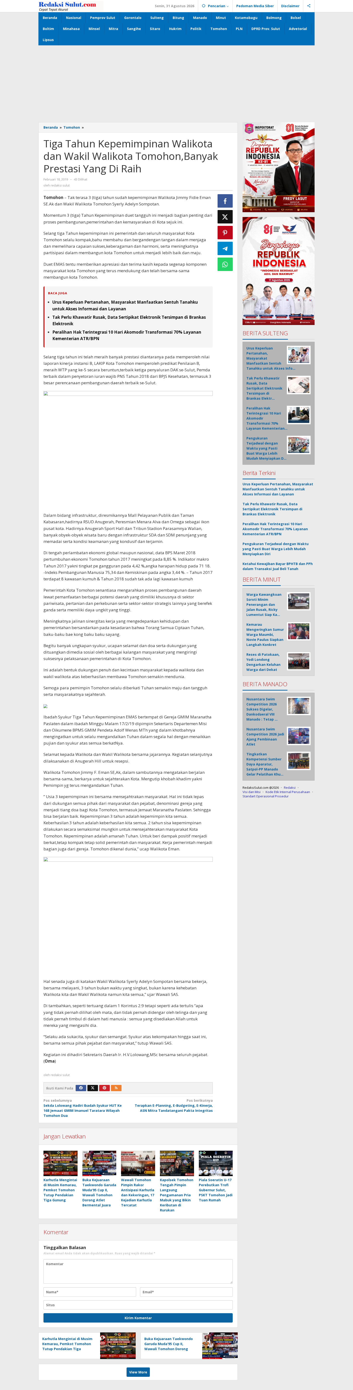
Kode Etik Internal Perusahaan (288, 791)
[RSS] (116, 1088)
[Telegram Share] (225, 248)
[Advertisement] (176, 81)
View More (138, 1372)
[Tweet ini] (225, 216)
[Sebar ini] (225, 201)
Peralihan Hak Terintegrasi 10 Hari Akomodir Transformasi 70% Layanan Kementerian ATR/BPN (275, 528)
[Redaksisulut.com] (70, 6)
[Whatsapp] (225, 264)
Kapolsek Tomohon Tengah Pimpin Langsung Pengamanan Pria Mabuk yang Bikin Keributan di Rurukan (176, 1195)
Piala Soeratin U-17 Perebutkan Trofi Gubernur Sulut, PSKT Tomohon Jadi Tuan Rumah (215, 1190)
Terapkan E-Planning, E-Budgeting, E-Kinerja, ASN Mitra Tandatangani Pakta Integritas (174, 1105)
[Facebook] (81, 1088)
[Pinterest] (104, 1088)
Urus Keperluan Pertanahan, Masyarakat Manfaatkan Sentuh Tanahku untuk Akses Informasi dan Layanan (278, 488)
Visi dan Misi (252, 791)
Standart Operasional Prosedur (266, 796)
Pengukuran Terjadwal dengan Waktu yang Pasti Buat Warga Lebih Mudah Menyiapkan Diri (276, 548)
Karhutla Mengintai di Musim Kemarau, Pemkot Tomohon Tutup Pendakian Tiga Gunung (60, 1190)
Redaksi (290, 787)
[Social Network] (309, 6)
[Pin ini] (225, 232)
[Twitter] (92, 1088)
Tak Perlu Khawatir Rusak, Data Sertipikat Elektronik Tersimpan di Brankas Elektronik (272, 508)
